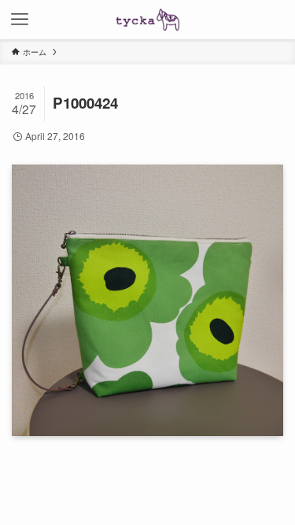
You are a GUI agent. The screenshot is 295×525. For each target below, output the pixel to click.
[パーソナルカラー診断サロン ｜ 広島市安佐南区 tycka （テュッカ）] (147, 19)
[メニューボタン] (19, 19)
